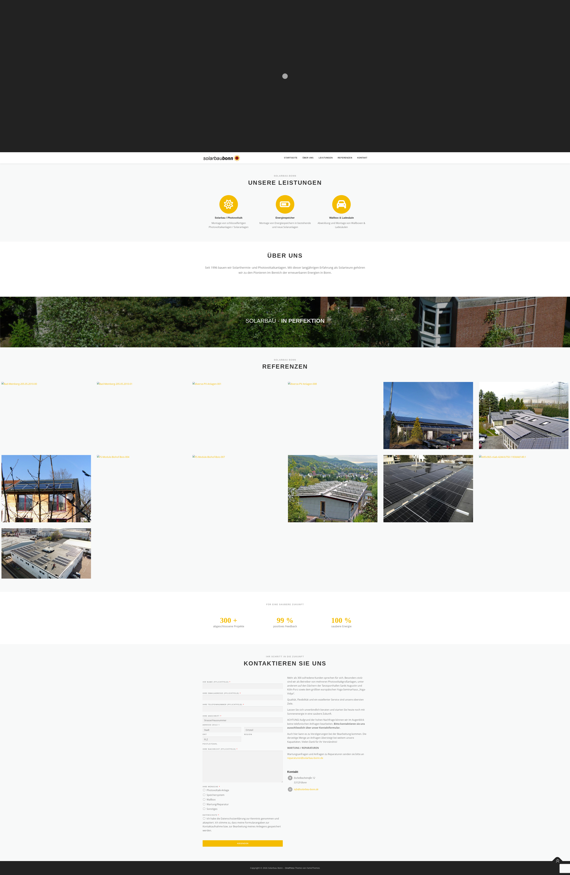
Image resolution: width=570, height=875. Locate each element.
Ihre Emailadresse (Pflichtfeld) (222, 693)
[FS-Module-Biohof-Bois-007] (237, 457)
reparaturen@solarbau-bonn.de (305, 758)
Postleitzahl (210, 744)
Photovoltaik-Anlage (218, 790)
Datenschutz (211, 815)
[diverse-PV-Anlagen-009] (428, 415)
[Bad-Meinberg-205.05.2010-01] (141, 384)
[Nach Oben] (557, 861)
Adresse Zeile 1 (211, 725)
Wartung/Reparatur (218, 804)
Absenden (242, 843)
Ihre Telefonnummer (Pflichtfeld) (223, 704)
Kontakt (362, 158)
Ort (205, 734)
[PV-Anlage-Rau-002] (332, 488)
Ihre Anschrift (212, 716)
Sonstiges (212, 809)
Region (248, 734)
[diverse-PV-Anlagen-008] (332, 384)
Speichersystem (215, 795)
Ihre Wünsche (211, 787)
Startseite (290, 158)
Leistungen (326, 158)
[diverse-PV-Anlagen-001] (237, 384)
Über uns (308, 158)
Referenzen (345, 158)
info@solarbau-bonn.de (306, 789)
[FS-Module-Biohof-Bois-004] (141, 457)
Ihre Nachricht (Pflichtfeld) (220, 749)
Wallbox (211, 799)
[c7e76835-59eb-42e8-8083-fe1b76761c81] (428, 488)
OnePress (289, 868)
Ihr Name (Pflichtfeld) (216, 682)
